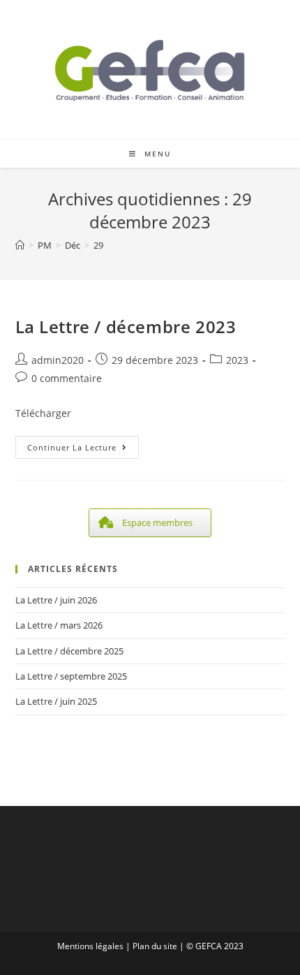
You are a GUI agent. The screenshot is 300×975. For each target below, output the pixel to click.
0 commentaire (66, 378)
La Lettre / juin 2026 (56, 600)
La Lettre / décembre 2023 (126, 326)
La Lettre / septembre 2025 (71, 676)
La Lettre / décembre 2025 (69, 651)
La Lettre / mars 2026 (59, 625)
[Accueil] (19, 245)
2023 (237, 360)
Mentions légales (90, 946)
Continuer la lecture (83, 450)
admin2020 (57, 360)
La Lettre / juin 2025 (56, 701)
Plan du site (155, 946)
